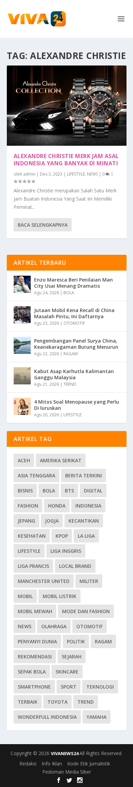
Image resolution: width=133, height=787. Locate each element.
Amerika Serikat (61, 460)
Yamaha (96, 717)
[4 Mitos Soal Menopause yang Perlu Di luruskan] (22, 406)
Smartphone (34, 686)
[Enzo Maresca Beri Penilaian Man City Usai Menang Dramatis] (22, 284)
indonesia (88, 505)
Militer (88, 581)
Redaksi (27, 763)
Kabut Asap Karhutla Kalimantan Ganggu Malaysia (74, 374)
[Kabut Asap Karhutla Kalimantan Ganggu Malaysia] (22, 375)
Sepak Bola (32, 671)
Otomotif (89, 626)
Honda (56, 505)
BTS (69, 490)
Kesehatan (32, 536)
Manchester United (44, 581)
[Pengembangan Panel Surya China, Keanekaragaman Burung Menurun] (22, 345)
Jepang (26, 520)
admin (29, 174)
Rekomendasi (35, 656)
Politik (76, 641)
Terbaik (28, 702)
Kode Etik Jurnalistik (88, 763)
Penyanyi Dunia (37, 641)
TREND (69, 384)
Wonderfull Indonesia (47, 717)
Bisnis (25, 490)
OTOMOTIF (74, 323)
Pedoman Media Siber (66, 771)
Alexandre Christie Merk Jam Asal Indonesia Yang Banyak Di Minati (66, 159)
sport (68, 686)
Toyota (57, 702)
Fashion (28, 505)
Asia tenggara (36, 475)
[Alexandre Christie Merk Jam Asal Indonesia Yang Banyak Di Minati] (67, 105)
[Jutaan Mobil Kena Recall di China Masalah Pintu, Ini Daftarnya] (22, 314)
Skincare (67, 671)
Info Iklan (52, 763)
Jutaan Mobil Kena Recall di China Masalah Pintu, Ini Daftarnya (74, 313)
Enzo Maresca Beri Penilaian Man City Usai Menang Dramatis (73, 282)
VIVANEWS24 (65, 753)
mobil (25, 596)
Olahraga (53, 626)
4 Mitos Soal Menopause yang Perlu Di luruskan (76, 404)
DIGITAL (93, 490)
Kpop (62, 536)
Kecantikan (84, 520)
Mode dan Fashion (86, 611)
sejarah (72, 656)
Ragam (103, 641)
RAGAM (70, 354)
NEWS (92, 174)
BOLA (68, 293)
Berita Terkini (83, 475)
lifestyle (29, 551)
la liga (86, 536)
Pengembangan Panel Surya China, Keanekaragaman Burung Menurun (76, 343)
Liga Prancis (33, 566)
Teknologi (100, 686)
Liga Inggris (65, 551)
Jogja (52, 520)
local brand (75, 566)
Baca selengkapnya (43, 225)
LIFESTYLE (76, 174)
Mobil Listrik (59, 596)
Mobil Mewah (35, 611)
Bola (49, 490)
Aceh (24, 460)
